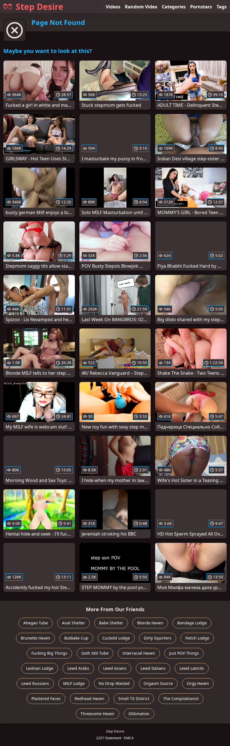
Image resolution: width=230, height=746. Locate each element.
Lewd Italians (153, 668)
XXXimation (139, 713)
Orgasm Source (158, 683)
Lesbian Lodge (39, 668)
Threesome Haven (97, 713)
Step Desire (39, 6)
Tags (222, 7)
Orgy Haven (198, 683)
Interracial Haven (139, 653)
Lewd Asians (115, 668)
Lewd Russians (35, 683)
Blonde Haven (150, 622)
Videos (113, 7)
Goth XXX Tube (95, 653)
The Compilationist (181, 698)
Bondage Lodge (192, 622)
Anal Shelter (73, 622)
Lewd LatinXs (192, 668)
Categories (174, 7)
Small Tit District (133, 698)
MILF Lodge (74, 683)
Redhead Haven (89, 698)
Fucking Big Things (49, 653)
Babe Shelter (111, 622)
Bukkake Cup (76, 638)
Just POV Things (184, 653)
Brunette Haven (35, 638)
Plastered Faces (46, 698)
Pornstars (201, 7)
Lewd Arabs (78, 668)
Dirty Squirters (157, 638)
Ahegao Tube (35, 622)
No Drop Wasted (114, 683)
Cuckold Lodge (116, 638)
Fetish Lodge (197, 638)
